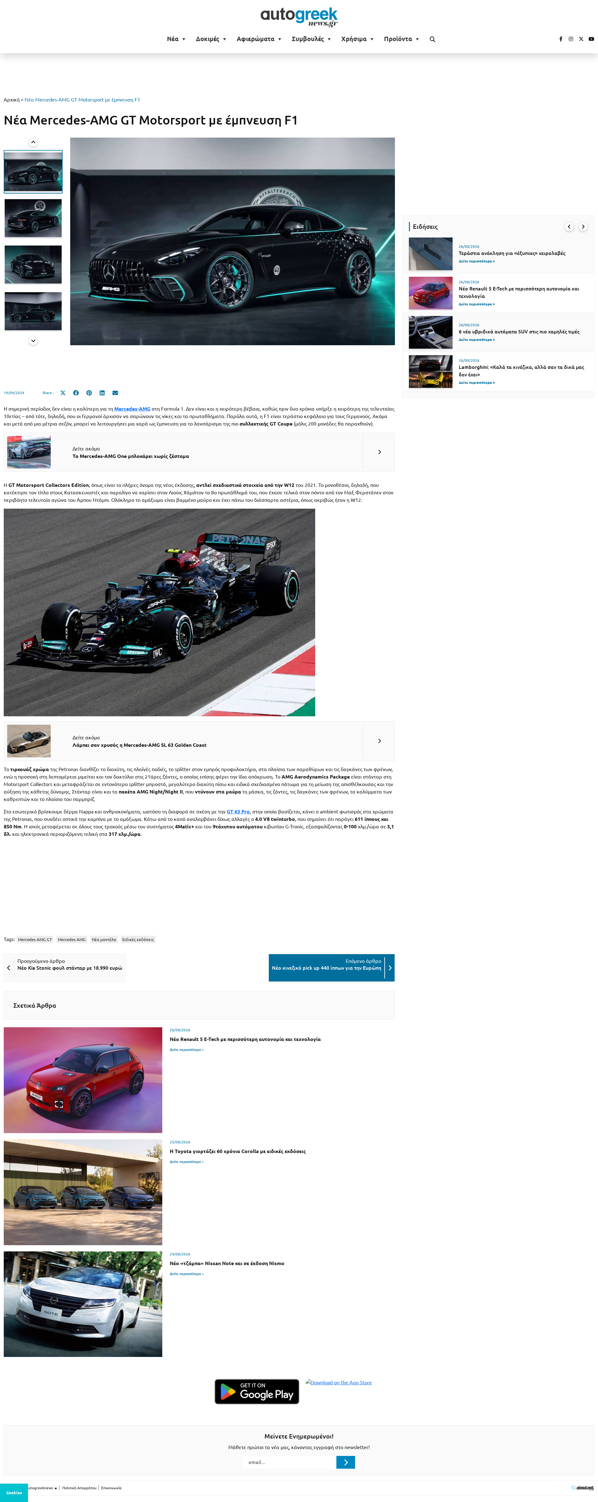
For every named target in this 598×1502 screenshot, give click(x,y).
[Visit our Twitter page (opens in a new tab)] (579, 39)
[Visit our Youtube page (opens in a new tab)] (589, 39)
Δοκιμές (207, 39)
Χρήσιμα (354, 39)
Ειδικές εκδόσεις (138, 939)
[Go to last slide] (569, 226)
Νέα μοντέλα (104, 939)
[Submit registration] (345, 1462)
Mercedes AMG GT (35, 939)
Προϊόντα (398, 39)
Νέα (172, 39)
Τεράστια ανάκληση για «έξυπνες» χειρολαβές (512, 253)
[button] (33, 171)
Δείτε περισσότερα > (187, 1050)
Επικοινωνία (111, 1488)
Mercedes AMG (72, 939)
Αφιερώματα (255, 39)
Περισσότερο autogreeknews (29, 1488)
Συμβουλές (308, 39)
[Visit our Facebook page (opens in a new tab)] (557, 39)
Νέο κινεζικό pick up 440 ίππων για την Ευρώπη (326, 968)
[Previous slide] (33, 142)
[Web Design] (582, 1488)
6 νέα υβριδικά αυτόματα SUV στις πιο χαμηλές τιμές (519, 331)
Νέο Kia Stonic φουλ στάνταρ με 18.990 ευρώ (69, 968)
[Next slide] (33, 340)
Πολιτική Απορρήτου (79, 1488)
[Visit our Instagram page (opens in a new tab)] (568, 39)
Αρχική (12, 99)
